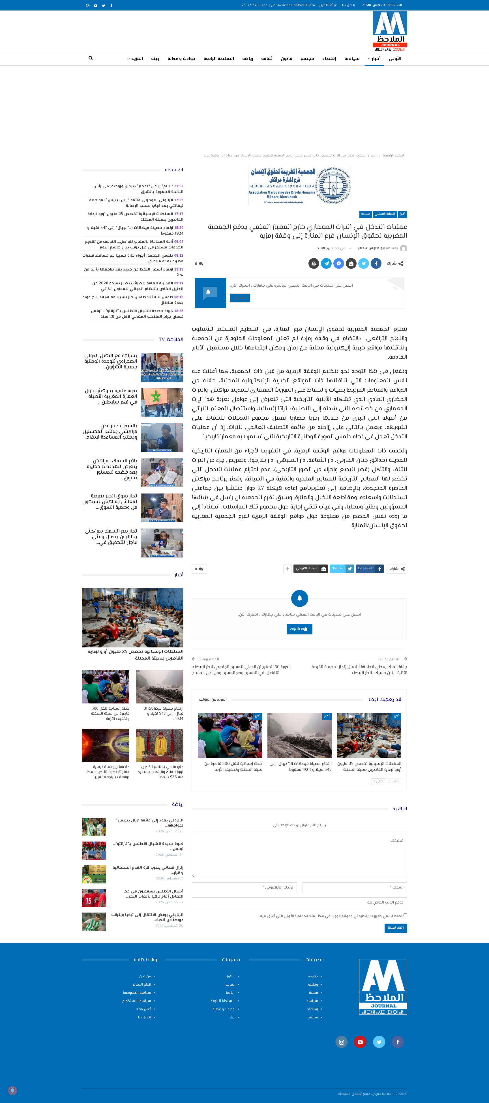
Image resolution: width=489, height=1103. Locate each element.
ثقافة (267, 59)
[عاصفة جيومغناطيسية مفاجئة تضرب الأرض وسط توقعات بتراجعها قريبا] (105, 745)
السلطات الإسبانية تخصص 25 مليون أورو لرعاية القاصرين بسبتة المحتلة (135, 217)
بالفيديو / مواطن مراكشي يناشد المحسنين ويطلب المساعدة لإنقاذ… (110, 431)
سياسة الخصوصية (137, 993)
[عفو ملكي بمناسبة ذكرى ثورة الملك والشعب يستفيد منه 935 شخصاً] (160, 745)
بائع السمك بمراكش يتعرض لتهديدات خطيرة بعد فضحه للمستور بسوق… (112, 469)
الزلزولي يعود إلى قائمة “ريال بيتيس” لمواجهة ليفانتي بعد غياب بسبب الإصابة (136, 203)
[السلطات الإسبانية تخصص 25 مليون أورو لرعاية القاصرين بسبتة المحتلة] (369, 735)
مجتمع (307, 59)
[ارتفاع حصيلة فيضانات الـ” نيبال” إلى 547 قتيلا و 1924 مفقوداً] (299, 735)
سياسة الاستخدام (136, 1001)
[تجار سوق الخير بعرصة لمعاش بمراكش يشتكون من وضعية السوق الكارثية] (162, 507)
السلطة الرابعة (218, 59)
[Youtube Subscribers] (360, 1051)
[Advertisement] (244, 108)
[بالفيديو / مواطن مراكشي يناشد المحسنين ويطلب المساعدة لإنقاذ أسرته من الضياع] (162, 437)
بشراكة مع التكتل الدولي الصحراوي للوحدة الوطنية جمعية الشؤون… (110, 361)
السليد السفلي (385, 214)
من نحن (145, 976)
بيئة (155, 59)
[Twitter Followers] (379, 1051)
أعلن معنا (143, 1009)
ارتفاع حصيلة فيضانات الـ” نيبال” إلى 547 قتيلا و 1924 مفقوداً (135, 231)
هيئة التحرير (328, 5)
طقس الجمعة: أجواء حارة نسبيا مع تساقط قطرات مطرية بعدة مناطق (132, 259)
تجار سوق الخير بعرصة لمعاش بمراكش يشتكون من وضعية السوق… (109, 502)
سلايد (365, 214)
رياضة (247, 59)
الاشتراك (240, 297)
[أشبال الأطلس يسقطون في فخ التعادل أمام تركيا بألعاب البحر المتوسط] (94, 898)
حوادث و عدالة (181, 59)
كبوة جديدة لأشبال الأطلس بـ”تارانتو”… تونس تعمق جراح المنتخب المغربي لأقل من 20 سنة (137, 314)
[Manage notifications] (12, 1090)
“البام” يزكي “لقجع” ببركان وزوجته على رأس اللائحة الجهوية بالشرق (138, 189)
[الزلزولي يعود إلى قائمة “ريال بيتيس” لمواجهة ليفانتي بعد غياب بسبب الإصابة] (94, 827)
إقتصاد (329, 59)
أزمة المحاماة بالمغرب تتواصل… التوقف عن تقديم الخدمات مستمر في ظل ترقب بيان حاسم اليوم (134, 245)
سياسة (352, 59)
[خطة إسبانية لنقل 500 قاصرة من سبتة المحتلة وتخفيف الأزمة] (230, 735)
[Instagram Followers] (341, 1051)
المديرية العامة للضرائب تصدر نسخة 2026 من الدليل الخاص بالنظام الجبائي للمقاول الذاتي (137, 286)
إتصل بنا (348, 5)
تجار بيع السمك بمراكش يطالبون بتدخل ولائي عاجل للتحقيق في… (111, 537)
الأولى (395, 59)
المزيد (137, 59)
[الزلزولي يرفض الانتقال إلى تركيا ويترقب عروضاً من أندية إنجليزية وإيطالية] (94, 922)
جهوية (313, 976)
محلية (313, 993)
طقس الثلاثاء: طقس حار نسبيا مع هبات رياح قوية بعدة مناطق (132, 300)
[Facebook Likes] (398, 1051)
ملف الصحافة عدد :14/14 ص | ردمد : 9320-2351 (278, 5)
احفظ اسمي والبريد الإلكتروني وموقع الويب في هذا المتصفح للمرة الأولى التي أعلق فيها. (330, 916)
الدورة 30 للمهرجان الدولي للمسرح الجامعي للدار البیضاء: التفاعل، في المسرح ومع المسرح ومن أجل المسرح (241, 670)
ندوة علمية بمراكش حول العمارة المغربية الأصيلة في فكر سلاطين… (111, 396)
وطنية (313, 985)
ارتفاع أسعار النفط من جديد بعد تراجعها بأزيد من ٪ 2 (133, 272)
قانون (286, 59)
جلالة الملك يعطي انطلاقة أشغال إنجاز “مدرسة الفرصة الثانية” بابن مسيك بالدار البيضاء (359, 670)
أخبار (376, 59)
